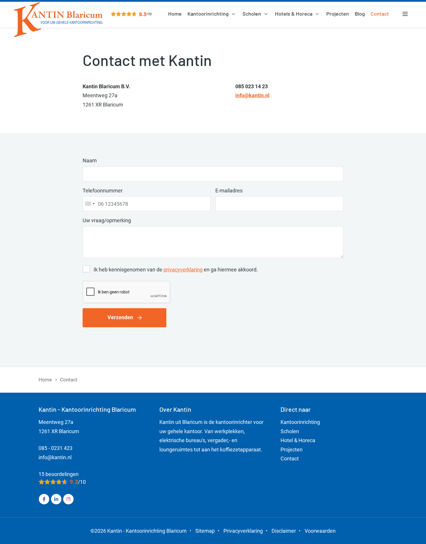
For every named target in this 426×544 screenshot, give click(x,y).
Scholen (252, 13)
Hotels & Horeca (293, 13)
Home (175, 13)
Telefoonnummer (103, 191)
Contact (380, 13)
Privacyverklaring (243, 531)
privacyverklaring (183, 270)
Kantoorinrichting (208, 13)
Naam (90, 160)
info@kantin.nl (252, 95)
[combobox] (89, 203)
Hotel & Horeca (298, 440)
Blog (360, 13)
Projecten (337, 13)
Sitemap (205, 531)
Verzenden (120, 317)
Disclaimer (284, 531)
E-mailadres (229, 191)
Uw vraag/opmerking (107, 220)
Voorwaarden (320, 531)
